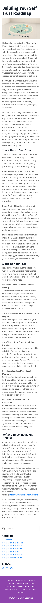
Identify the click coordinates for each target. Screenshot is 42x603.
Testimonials (23, 586)
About (11, 580)
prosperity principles (11, 551)
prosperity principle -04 (12, 545)
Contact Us (21, 580)
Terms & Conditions (28, 589)
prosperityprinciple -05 (12, 557)
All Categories (8, 539)
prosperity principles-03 (12, 554)
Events (21, 592)
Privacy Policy (11, 589)
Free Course (22, 583)
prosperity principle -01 (12, 542)
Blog (34, 586)
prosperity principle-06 (12, 548)
